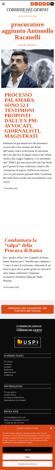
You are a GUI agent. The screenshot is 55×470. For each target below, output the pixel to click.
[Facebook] (32, 4)
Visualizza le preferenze (27, 464)
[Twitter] (48, 4)
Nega (27, 457)
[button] (51, 428)
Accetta (28, 450)
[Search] (52, 4)
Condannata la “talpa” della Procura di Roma (23, 245)
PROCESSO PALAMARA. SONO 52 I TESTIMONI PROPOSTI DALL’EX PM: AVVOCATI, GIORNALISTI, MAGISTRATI (22, 115)
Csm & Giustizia (27, 44)
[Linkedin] (40, 4)
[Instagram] (36, 4)
